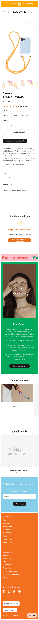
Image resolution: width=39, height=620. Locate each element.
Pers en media (8, 539)
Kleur (5, 111)
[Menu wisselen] (4, 12)
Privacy (5, 577)
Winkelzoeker (7, 526)
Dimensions (7, 184)
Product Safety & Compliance (14, 190)
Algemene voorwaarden (12, 574)
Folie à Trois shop (12, 615)
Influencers (7, 533)
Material (6, 174)
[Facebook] (4, 591)
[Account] (30, 12)
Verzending (7, 568)
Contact (6, 555)
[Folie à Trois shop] (19, 12)
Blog (4, 520)
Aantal (5, 121)
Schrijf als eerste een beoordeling (19, 240)
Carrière (6, 536)
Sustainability (8, 558)
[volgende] (35, 4)
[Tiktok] (14, 591)
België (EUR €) (9, 603)
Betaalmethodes (9, 565)
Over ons (6, 523)
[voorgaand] (3, 4)
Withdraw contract (10, 571)
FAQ (4, 561)
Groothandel (7, 542)
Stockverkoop (8, 530)
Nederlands (8, 610)
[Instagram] (9, 591)
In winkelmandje (19, 132)
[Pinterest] (19, 591)
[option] (19, 50)
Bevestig (19, 504)
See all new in (19, 431)
